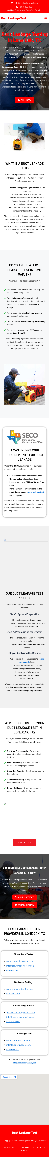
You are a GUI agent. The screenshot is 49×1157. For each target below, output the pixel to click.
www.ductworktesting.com (19, 989)
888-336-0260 (13, 993)
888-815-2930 (12, 970)
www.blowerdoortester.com (20, 961)
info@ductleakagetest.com (24, 1062)
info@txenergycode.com (18, 1044)
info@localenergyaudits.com (20, 1016)
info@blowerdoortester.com (20, 965)
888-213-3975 (13, 1021)
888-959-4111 (12, 1049)
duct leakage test (36, 492)
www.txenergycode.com (18, 1040)
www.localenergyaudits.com (21, 1012)
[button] (46, 18)
